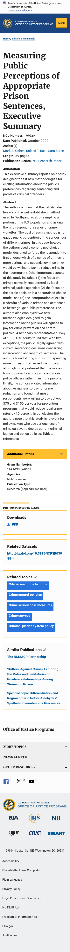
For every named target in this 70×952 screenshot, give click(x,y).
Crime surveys (19, 615)
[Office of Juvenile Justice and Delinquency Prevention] (14, 836)
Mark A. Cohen (13, 151)
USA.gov (7, 926)
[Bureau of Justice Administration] (13, 821)
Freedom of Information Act (20, 917)
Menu (61, 22)
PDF (15, 524)
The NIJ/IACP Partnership (26, 657)
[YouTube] (32, 782)
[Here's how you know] (35, 7)
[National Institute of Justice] (56, 821)
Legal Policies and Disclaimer (21, 898)
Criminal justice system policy (31, 626)
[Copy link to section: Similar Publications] (44, 649)
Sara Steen (56, 151)
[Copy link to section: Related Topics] (34, 577)
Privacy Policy (11, 889)
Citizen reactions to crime (28, 584)
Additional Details (20, 454)
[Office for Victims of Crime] (35, 836)
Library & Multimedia (23, 38)
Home (6, 38)
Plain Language (12, 879)
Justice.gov (9, 935)
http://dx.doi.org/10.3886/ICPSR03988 (34, 555)
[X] (20, 782)
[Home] (34, 23)
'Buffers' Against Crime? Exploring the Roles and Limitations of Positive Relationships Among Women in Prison (33, 676)
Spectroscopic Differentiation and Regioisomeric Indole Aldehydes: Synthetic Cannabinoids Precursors (34, 698)
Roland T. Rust (36, 151)
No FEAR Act (10, 907)
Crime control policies (25, 595)
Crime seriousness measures (30, 605)
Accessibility (10, 861)
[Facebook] (7, 782)
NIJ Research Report (47, 161)
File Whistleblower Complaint (21, 870)
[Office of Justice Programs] (7, 23)
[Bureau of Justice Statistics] (35, 823)
